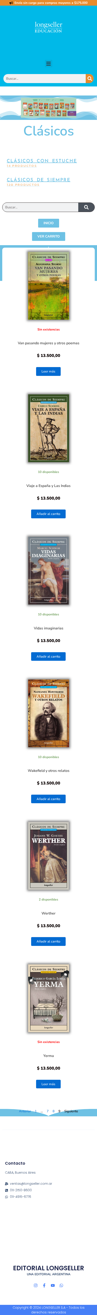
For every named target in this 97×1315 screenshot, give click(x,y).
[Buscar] (90, 78)
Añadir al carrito (48, 514)
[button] (48, 63)
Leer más (48, 371)
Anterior (25, 1111)
